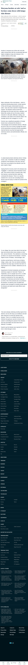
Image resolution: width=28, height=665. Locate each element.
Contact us (12, 627)
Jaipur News (16, 401)
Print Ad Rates (13, 632)
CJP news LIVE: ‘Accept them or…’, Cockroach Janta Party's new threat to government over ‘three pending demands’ (20, 611)
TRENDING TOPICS (5, 550)
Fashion (2, 447)
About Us (2, 627)
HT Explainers (17, 564)
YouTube (2, 547)
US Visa (15, 542)
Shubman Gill (16, 382)
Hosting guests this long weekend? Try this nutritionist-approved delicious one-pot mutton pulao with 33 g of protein (6, 578)
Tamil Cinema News (18, 418)
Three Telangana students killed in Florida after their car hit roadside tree (20, 571)
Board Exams (16, 434)
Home (2, 4)
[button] (1, 1)
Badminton (3, 499)
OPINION (3, 484)
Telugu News (3, 561)
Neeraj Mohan (5, 25)
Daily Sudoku (3, 526)
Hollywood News (17, 416)
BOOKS (2, 507)
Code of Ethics (22, 632)
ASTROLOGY (3, 426)
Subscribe (24, 1)
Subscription (3, 632)
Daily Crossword (17, 526)
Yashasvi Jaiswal (4, 386)
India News (16, 4)
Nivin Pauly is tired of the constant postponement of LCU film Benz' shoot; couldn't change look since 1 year (6, 592)
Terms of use (21, 627)
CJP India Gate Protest (5, 542)
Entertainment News (5, 559)
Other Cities (16, 410)
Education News (17, 439)
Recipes (15, 449)
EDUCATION (3, 432)
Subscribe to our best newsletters (14, 352)
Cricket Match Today (18, 379)
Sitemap (2, 634)
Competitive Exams (4, 436)
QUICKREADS (4, 517)
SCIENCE (2, 480)
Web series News (4, 423)
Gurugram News (17, 399)
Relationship (3, 451)
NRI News (3, 564)
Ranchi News (3, 410)
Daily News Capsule (5, 355)
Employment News (18, 436)
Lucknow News (17, 403)
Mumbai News (4, 406)
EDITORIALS (3, 487)
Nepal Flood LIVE (17, 547)
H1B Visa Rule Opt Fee (18, 544)
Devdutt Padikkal (4, 384)
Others (2, 504)
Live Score (3, 382)
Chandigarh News (4, 397)
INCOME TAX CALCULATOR (6, 532)
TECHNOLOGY (4, 494)
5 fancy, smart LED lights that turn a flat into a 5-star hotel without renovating (6, 571)
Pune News (16, 408)
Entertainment (23, 4)
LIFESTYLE (3, 442)
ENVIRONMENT (4, 477)
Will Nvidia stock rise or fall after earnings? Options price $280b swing (6, 584)
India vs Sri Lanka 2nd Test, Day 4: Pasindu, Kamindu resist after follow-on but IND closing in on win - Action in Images (20, 585)
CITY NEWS (3, 392)
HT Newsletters (22, 630)
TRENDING (3, 460)
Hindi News (16, 561)
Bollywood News (4, 416)
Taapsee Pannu (4, 540)
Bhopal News (16, 394)
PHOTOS (2, 467)
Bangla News (16, 559)
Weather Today (13, 630)
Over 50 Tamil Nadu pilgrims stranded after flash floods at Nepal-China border (20, 592)
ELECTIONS (3, 514)
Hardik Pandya (17, 384)
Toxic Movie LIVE (4, 537)
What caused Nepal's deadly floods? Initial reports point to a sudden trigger (20, 599)
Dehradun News (17, 397)
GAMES (2, 524)
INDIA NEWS (3, 374)
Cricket (11, 4)
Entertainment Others (18, 423)
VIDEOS (2, 470)
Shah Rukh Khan (17, 540)
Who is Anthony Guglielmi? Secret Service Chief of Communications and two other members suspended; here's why (20, 578)
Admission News (4, 434)
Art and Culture (4, 444)
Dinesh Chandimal (4, 389)
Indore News (3, 401)
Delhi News (3, 399)
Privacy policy (3, 630)
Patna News (3, 408)
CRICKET (2, 377)
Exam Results (3, 439)
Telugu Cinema (17, 557)
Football (15, 499)
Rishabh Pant (16, 386)
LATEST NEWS (4, 367)
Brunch (15, 444)
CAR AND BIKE (4, 490)
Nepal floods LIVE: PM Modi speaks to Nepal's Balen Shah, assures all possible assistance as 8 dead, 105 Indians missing (6, 611)
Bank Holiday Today (18, 537)
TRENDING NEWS (4, 535)
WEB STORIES (4, 457)
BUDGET (2, 474)
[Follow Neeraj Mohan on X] (9, 25)
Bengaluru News (4, 394)
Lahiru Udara (16, 389)
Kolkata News (3, 403)
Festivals (15, 447)
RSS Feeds (12, 634)
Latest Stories (5, 568)
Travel (15, 451)
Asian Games (3, 544)
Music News (3, 418)
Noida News (16, 406)
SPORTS (2, 497)
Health (2, 449)
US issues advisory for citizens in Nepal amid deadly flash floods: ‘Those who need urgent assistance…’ (6, 599)
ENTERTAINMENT (4, 414)
